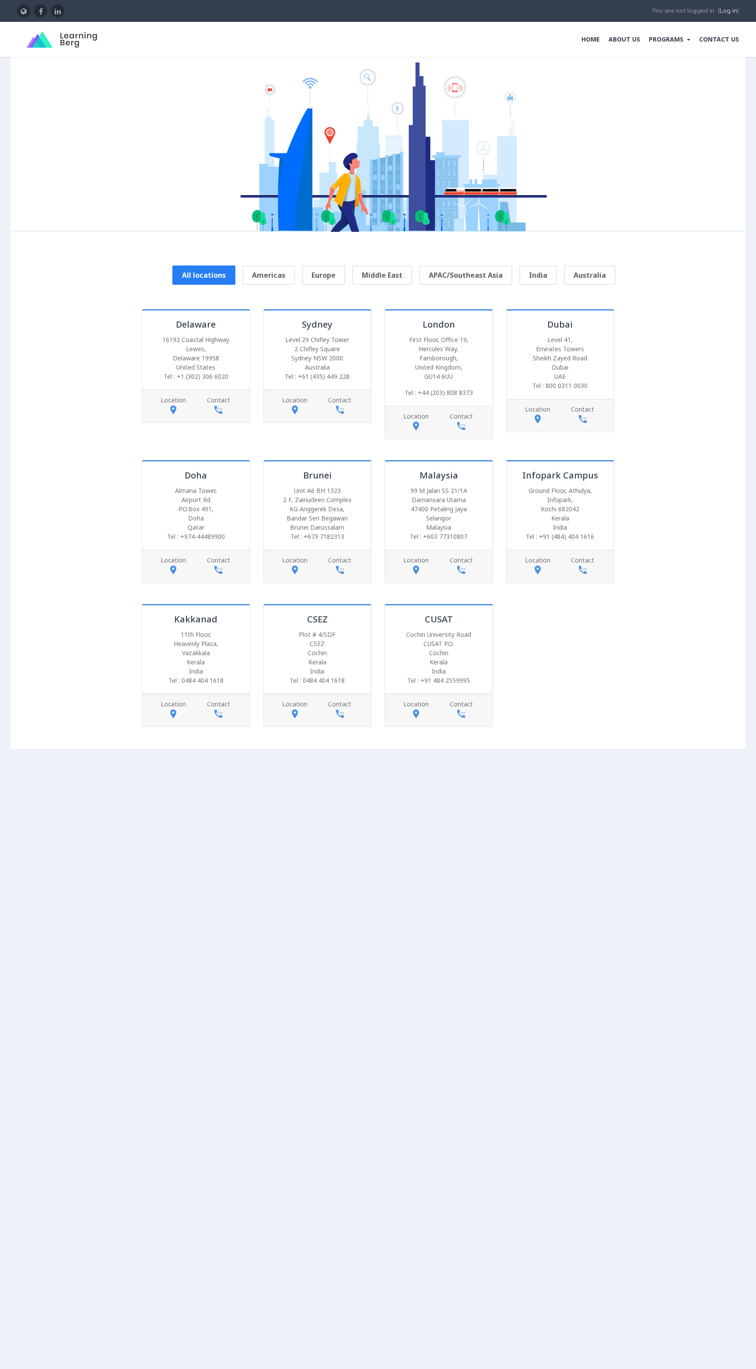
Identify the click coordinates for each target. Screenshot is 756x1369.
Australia (590, 275)
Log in (728, 10)
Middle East (382, 275)
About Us (624, 39)
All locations (204, 275)
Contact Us (719, 39)
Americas (268, 275)
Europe (324, 275)
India (538, 275)
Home (590, 39)
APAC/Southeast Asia (466, 275)
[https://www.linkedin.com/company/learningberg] (57, 10)
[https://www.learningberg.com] (23, 10)
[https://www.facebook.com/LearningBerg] (40, 10)
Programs (667, 39)
